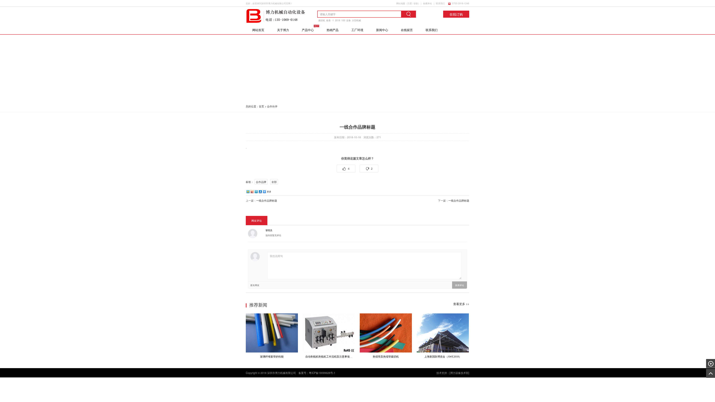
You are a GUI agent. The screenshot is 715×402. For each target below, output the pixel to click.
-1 (333, 20)
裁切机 (321, 20)
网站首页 (258, 30)
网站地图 (400, 3)
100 (343, 20)
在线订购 (456, 14)
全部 (274, 182)
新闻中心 (382, 30)
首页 (261, 106)
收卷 (328, 20)
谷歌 (416, 3)
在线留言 (407, 30)
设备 (348, 20)
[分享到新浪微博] (252, 191)
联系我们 (440, 3)
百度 (409, 3)
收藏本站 (427, 3)
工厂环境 (357, 30)
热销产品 (333, 30)
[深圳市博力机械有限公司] (275, 22)
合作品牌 (261, 182)
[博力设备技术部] (459, 373)
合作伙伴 (272, 106)
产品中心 (308, 30)
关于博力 (283, 30)
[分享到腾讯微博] (256, 191)
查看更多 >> (461, 304)
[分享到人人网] (260, 191)
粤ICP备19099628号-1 (322, 373)
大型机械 (356, 20)
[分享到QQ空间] (248, 191)
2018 (337, 20)
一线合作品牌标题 (266, 200)
